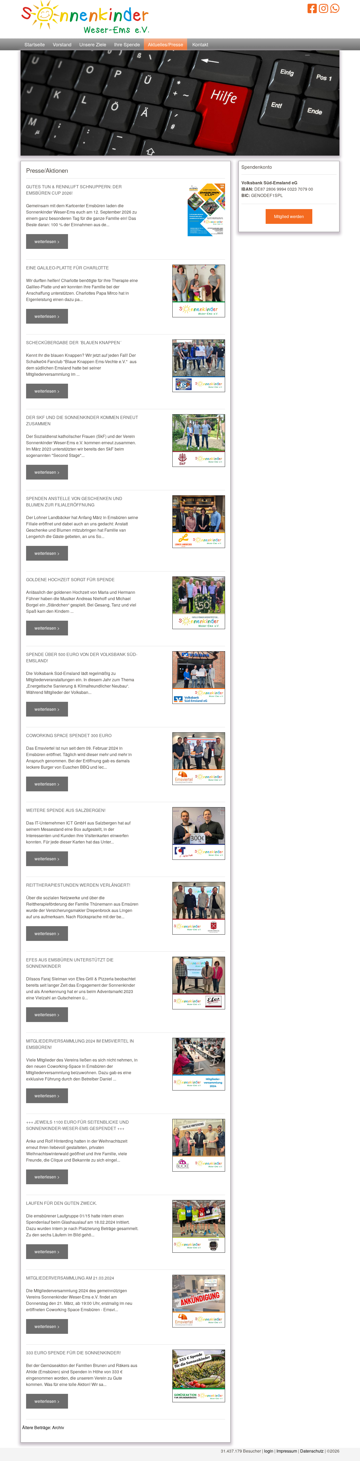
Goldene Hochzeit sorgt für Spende (70, 579)
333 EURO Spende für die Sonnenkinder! (73, 1353)
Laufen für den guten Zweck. (61, 1203)
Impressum (286, 1451)
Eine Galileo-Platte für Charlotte (67, 268)
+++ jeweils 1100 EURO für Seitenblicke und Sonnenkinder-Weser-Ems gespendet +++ (77, 1125)
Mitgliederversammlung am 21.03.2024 (70, 1278)
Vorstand (62, 44)
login (268, 1451)
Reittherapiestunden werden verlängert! (78, 885)
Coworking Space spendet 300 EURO (68, 735)
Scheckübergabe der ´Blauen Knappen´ (73, 342)
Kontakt (200, 44)
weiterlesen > (47, 241)
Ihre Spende (127, 44)
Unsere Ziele (92, 44)
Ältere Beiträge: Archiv (43, 1427)
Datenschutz (312, 1451)
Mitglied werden (289, 216)
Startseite (35, 44)
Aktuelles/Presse (165, 44)
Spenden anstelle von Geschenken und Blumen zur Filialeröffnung (74, 501)
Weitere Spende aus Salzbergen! (65, 810)
